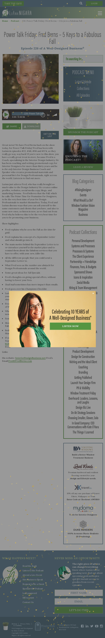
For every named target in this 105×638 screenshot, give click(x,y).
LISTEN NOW (70, 326)
